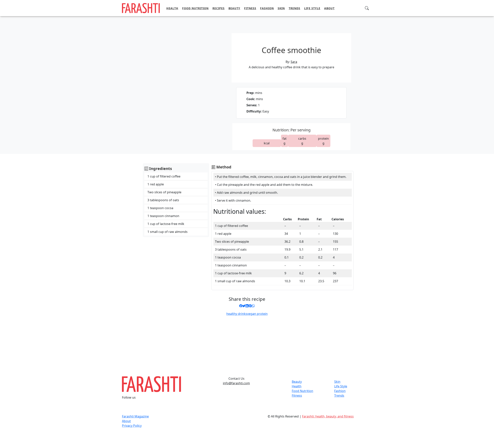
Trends (294, 8)
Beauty (234, 8)
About (329, 8)
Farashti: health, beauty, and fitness (328, 416)
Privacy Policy (132, 425)
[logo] (141, 8)
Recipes (218, 8)
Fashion (267, 8)
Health (172, 8)
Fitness (250, 8)
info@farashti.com (236, 383)
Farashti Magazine (135, 416)
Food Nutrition (195, 8)
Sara (294, 62)
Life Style (312, 8)
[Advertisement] (238, 345)
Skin (281, 8)
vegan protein (257, 314)
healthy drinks (236, 314)
